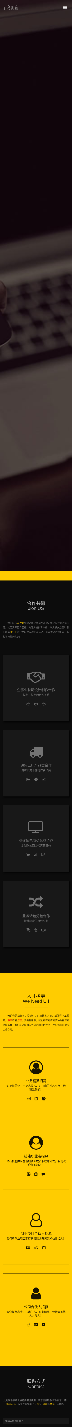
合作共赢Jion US (36, 606)
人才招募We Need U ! (36, 999)
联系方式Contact (36, 1384)
